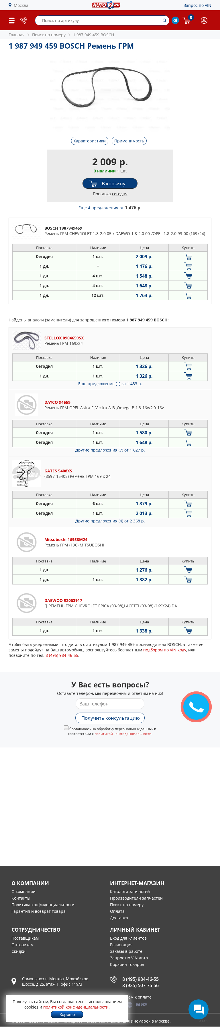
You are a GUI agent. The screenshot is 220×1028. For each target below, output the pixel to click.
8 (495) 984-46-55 (140, 979)
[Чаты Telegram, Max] (198, 1009)
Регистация (121, 944)
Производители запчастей (136, 898)
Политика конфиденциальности (42, 904)
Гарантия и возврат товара (38, 911)
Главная (17, 34)
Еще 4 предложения (110, 207)
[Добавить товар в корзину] (188, 256)
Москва (21, 5)
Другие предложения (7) (110, 450)
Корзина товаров (127, 964)
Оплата (117, 911)
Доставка (119, 917)
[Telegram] (175, 22)
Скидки (18, 951)
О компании (23, 891)
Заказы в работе (126, 951)
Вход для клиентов (128, 938)
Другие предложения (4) (110, 521)
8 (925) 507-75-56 (140, 985)
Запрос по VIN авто (129, 958)
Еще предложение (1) (110, 383)
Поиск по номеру (127, 904)
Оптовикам (22, 944)
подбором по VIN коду (164, 650)
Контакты (20, 898)
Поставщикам (25, 938)
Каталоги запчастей (130, 891)
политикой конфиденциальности (123, 733)
